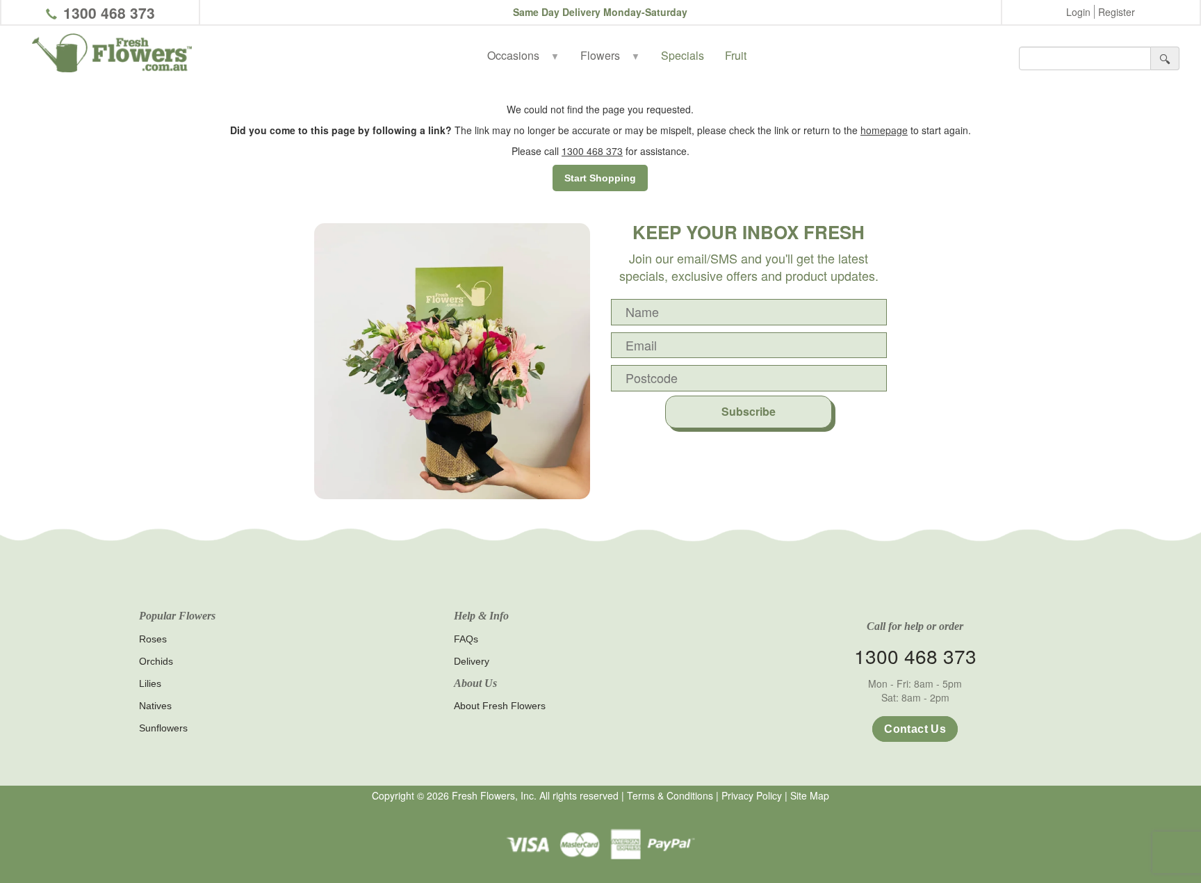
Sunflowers (163, 728)
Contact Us (915, 729)
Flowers (610, 55)
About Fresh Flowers (500, 705)
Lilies (150, 683)
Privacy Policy (751, 795)
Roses (153, 639)
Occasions (523, 55)
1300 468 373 (109, 12)
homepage (884, 130)
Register (1116, 12)
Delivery (471, 661)
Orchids (156, 661)
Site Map (809, 795)
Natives (155, 705)
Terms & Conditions (670, 795)
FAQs (466, 639)
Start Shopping (600, 178)
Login (1078, 12)
